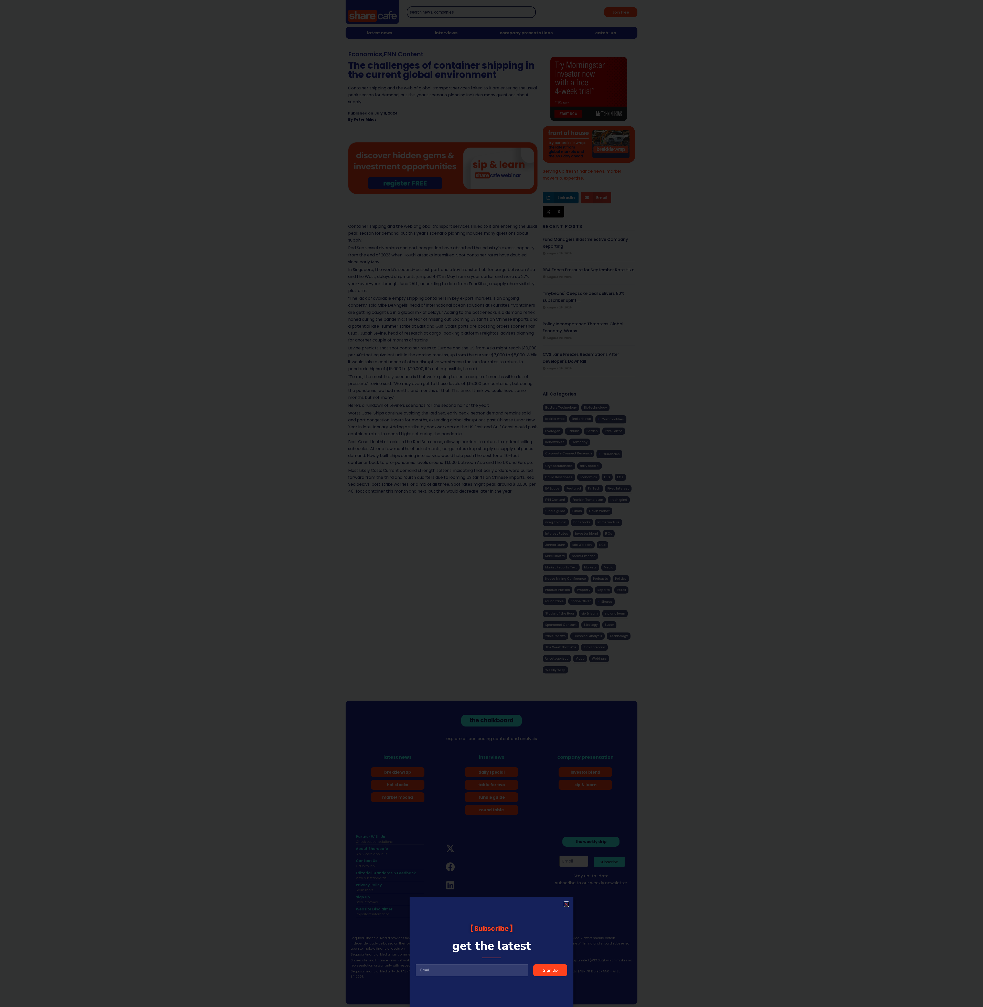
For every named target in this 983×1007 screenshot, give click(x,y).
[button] (566, 904)
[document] (491, 503)
